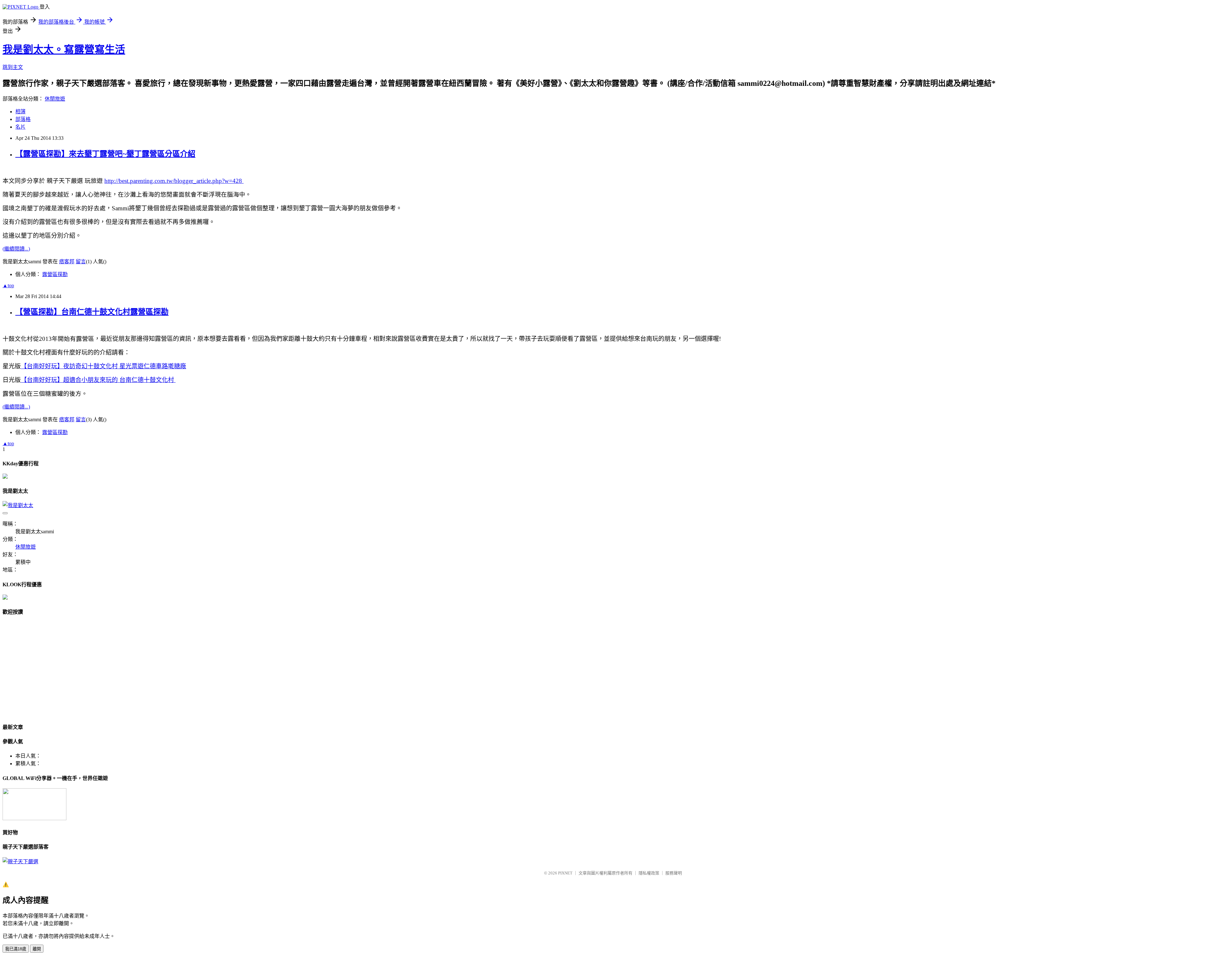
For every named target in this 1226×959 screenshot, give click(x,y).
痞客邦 (66, 261)
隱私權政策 (649, 873)
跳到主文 (13, 67)
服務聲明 (673, 873)
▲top (8, 285)
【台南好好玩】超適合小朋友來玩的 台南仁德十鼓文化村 (98, 380)
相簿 (20, 111)
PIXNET (565, 873)
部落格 (23, 119)
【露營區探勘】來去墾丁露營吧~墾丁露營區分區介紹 (105, 154)
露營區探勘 (55, 274)
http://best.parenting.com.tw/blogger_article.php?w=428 (174, 180)
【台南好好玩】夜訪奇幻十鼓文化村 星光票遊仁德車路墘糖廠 (103, 366)
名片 (20, 127)
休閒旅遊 (55, 98)
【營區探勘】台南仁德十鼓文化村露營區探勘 (92, 312)
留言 (81, 261)
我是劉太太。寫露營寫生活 (64, 49)
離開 (37, 949)
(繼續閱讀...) (16, 248)
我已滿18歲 (15, 949)
